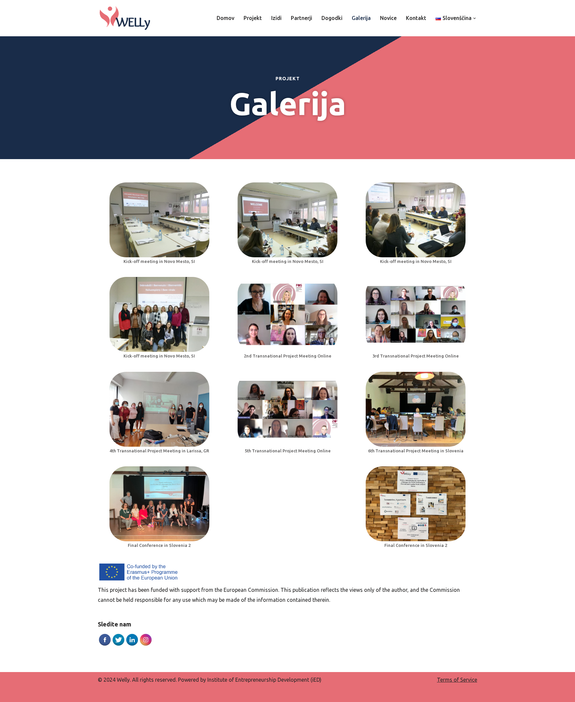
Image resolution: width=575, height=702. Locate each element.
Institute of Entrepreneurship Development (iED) (264, 680)
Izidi (276, 18)
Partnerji (301, 18)
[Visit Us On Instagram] (145, 644)
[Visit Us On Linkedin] (132, 644)
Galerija (361, 18)
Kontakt (416, 18)
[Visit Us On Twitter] (118, 644)
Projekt (253, 18)
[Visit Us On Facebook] (104, 644)
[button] (474, 18)
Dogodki (331, 18)
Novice (388, 18)
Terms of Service (457, 680)
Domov (225, 18)
